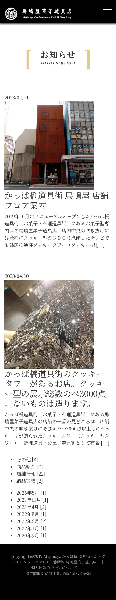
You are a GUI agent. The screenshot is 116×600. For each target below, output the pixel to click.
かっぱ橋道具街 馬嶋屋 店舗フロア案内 (56, 200)
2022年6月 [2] (31, 521)
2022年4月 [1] (31, 528)
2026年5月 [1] (31, 492)
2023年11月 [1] (32, 499)
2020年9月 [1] (31, 535)
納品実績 (29, 480)
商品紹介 (29, 466)
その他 (27, 459)
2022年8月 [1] (31, 514)
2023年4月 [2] (31, 507)
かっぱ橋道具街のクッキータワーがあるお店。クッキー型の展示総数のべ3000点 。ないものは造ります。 (55, 388)
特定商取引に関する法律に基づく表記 (58, 573)
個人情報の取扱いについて (54, 567)
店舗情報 (31, 473)
